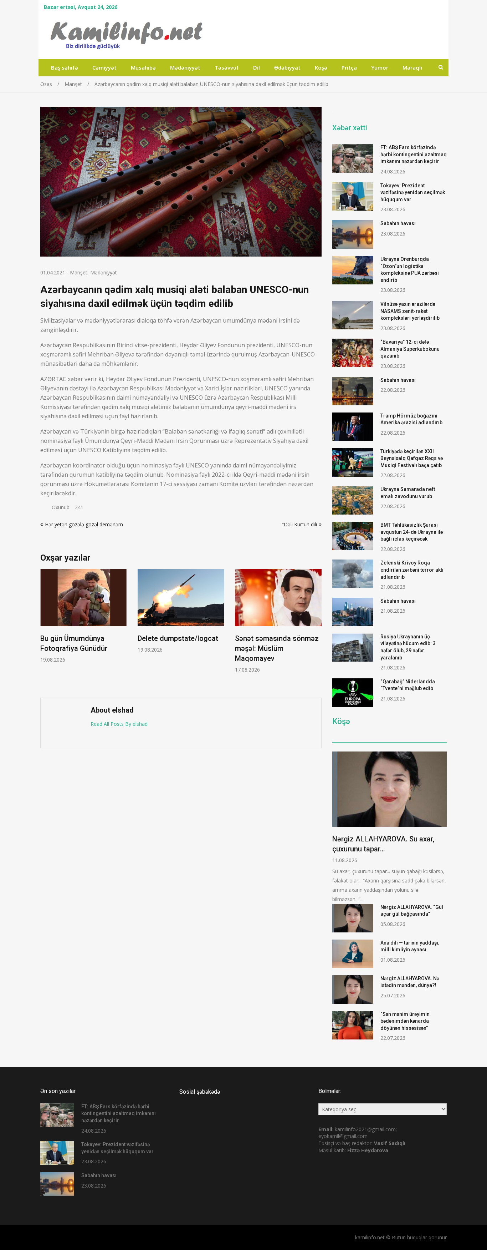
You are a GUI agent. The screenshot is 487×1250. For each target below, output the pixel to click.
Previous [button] (45, 630)
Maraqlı (412, 67)
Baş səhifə (64, 67)
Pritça (349, 67)
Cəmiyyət (104, 67)
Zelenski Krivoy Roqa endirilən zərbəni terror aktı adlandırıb (412, 570)
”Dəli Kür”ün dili (299, 524)
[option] (83, 616)
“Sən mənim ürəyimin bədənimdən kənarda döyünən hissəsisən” (405, 1021)
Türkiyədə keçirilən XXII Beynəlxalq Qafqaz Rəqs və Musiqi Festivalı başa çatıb (411, 458)
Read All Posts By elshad (119, 723)
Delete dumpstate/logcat (178, 638)
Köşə (321, 67)
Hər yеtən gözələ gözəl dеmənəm (84, 524)
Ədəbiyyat (287, 67)
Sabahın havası (398, 223)
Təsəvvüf (227, 67)
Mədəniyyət (185, 67)
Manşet (78, 272)
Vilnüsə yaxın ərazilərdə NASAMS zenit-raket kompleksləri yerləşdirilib (410, 311)
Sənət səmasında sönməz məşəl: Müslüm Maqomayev (277, 648)
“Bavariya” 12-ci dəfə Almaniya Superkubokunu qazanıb (410, 349)
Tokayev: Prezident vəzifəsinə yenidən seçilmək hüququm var (412, 192)
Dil (256, 67)
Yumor (379, 67)
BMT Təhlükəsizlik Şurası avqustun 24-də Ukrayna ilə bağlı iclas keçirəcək (411, 532)
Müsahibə (143, 67)
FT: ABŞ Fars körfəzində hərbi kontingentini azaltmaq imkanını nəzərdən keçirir (413, 154)
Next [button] (317, 630)
